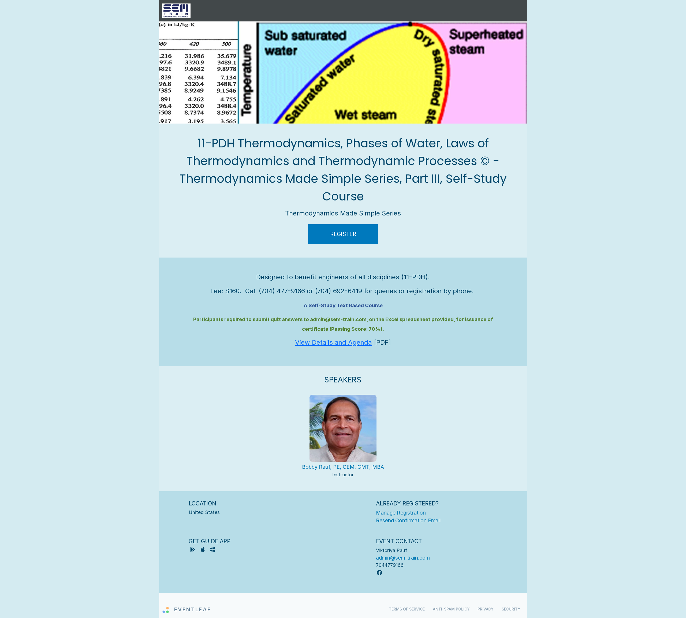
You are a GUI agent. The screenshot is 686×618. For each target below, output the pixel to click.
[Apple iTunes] (203, 550)
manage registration (401, 512)
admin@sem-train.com (403, 557)
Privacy (486, 609)
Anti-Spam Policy (451, 609)
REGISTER (343, 234)
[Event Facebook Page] (379, 572)
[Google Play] (194, 550)
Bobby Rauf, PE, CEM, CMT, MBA (343, 467)
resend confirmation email (408, 520)
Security (511, 609)
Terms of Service (407, 609)
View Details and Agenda (333, 342)
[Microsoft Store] (212, 550)
